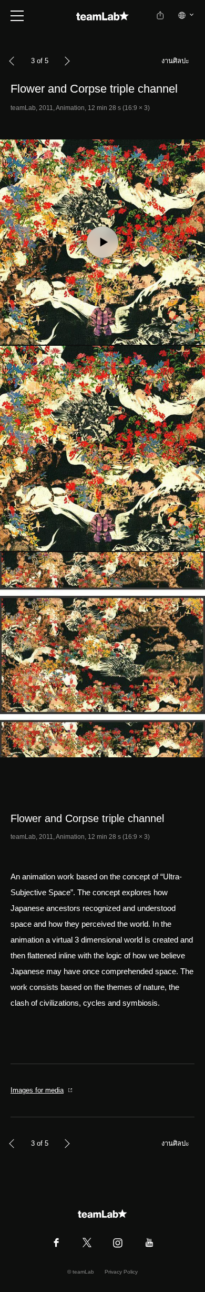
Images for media (37, 1090)
